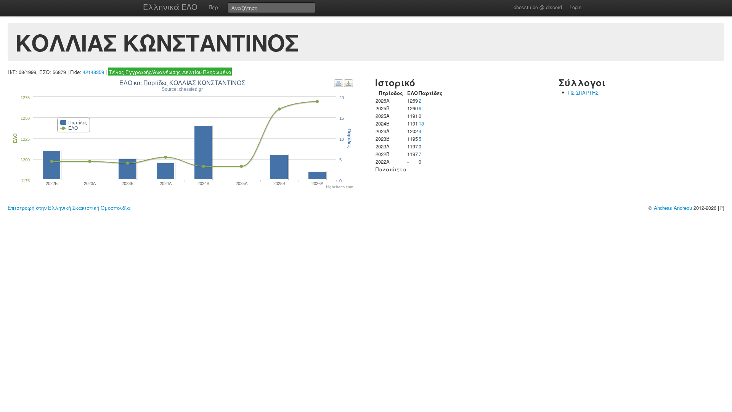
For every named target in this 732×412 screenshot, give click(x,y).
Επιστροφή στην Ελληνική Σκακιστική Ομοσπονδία (69, 207)
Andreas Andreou (673, 207)
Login (575, 7)
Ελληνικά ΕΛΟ (170, 6)
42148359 (93, 72)
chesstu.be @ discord (538, 7)
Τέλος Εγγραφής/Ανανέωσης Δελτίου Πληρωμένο (170, 72)
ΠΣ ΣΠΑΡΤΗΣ (583, 92)
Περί (214, 7)
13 (421, 123)
